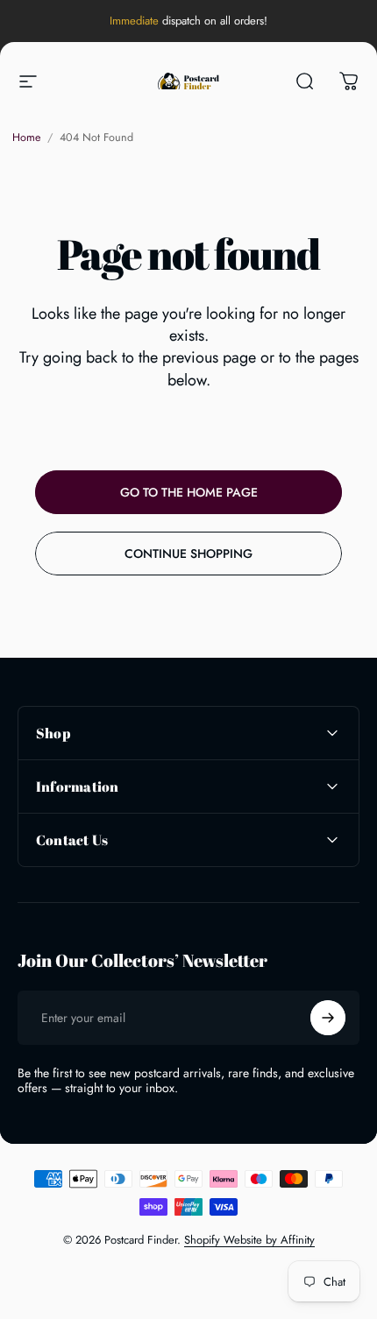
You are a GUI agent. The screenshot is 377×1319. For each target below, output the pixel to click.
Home (26, 137)
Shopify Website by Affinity (249, 1239)
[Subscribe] (327, 1017)
